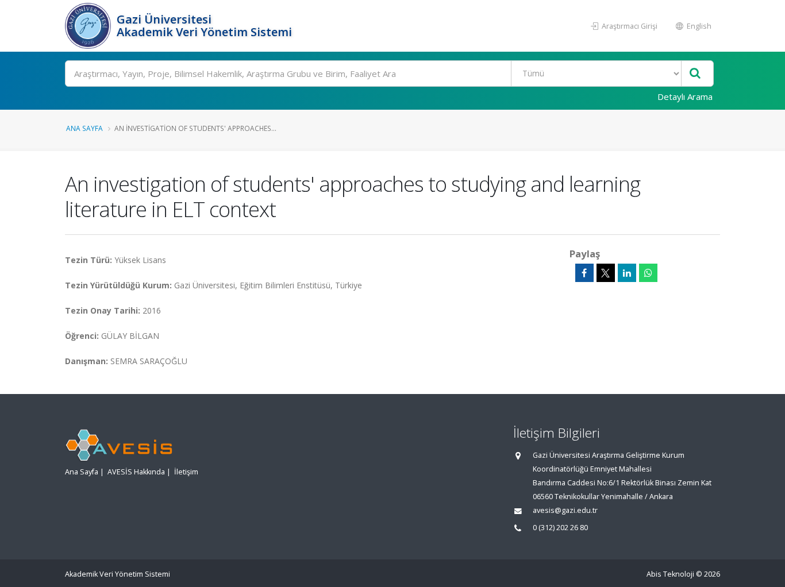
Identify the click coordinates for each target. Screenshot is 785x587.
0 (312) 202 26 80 (560, 527)
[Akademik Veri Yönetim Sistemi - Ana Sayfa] (89, 26)
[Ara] (695, 74)
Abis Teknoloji (670, 574)
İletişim (186, 472)
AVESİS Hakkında (136, 472)
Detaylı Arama (685, 96)
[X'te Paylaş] (606, 273)
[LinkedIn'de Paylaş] (627, 273)
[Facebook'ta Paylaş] (584, 273)
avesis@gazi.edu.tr (565, 510)
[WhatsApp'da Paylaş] (648, 273)
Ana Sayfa (84, 128)
